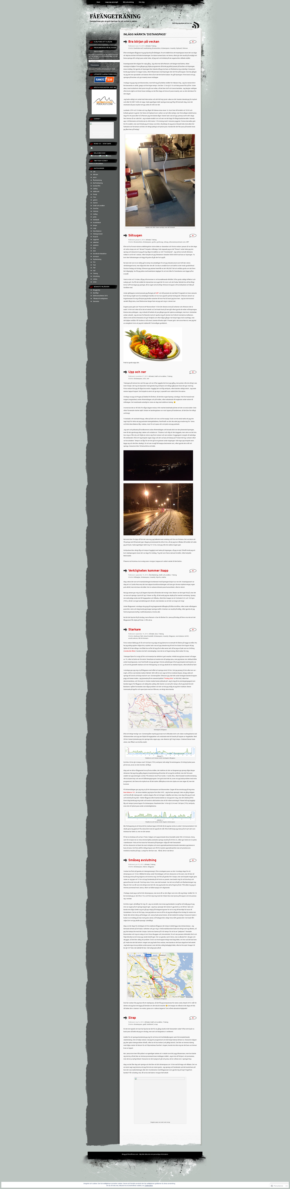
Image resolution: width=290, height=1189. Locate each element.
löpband (179, 48)
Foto (94, 197)
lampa (95, 225)
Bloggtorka (96, 290)
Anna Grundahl (148, 636)
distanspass (165, 48)
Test (94, 265)
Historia (95, 211)
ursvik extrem (133, 638)
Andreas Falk (138, 636)
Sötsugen (135, 236)
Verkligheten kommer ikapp (148, 571)
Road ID (95, 237)
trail (94, 270)
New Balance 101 (129, 792)
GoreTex (95, 208)
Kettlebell (96, 220)
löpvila (158, 577)
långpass (172, 636)
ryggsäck (96, 239)
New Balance (97, 231)
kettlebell (150, 1024)
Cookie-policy (149, 1185)
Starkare (134, 630)
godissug (160, 242)
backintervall (138, 48)
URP (187, 242)
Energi (95, 194)
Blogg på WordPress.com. (130, 1154)
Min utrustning (128, 2)
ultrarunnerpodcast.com (177, 242)
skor (94, 251)
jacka (94, 217)
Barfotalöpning (98, 183)
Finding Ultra (168, 678)
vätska (95, 279)
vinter (95, 282)
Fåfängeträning (115, 16)
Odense (185, 48)
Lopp (94, 228)
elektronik (96, 191)
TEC (94, 262)
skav (94, 248)
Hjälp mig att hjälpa (103, 42)
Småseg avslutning (142, 860)
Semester (96, 301)
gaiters (95, 200)
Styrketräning (97, 259)
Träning (95, 273)
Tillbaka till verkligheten (100, 298)
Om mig (141, 2)
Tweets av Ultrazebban (95, 163)
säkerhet (96, 242)
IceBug (95, 214)
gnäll (144, 1024)
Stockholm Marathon (99, 253)
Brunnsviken (156, 48)
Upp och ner (137, 372)
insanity (172, 48)
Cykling (95, 188)
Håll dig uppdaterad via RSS (182, 23)
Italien (145, 867)
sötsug (166, 242)
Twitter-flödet (101, 161)
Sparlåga (96, 293)
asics (95, 177)
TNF (94, 268)
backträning (147, 48)
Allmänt (95, 174)
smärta (163, 577)
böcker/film (96, 186)
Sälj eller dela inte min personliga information (153, 1154)
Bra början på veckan (143, 42)
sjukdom (96, 245)
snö (148, 378)
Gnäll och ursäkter (99, 205)
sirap (156, 1024)
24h (94, 172)
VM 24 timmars (143, 638)
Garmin (95, 203)
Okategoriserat (98, 234)
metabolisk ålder (129, 651)
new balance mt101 (182, 636)
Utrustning (96, 276)
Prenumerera (95, 65)
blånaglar (137, 577)
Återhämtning (97, 180)
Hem (98, 2)
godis (154, 242)
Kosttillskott (97, 222)
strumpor (96, 256)
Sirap (132, 1018)
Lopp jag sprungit (111, 2)
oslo (144, 378)
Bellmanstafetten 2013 (100, 296)
